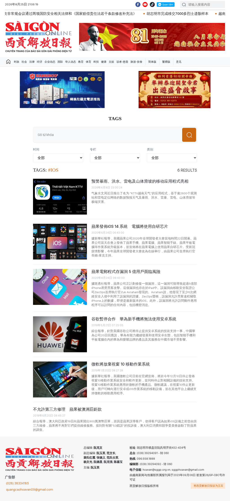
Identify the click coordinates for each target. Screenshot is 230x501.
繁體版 (166, 61)
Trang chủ (8, 61)
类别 (150, 149)
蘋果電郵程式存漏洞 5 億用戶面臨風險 (125, 271)
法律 (32, 61)
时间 (36, 149)
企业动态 (49, 61)
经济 (39, 61)
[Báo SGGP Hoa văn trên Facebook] (138, 4)
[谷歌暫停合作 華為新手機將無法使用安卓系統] (60, 334)
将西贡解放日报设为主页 (208, 485)
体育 (88, 61)
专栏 (93, 149)
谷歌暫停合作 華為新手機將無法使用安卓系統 (133, 319)
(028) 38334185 (17, 483)
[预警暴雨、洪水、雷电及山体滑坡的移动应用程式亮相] (60, 197)
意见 (178, 61)
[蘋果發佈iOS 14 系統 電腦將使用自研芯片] (60, 242)
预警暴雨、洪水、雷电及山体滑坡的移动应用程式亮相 (139, 181)
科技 (96, 61)
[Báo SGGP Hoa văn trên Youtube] (145, 4)
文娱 (111, 61)
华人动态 (70, 61)
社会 (24, 61)
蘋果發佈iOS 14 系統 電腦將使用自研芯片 (129, 226)
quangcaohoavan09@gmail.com (29, 490)
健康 (103, 61)
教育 (81, 61)
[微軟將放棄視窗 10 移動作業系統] (60, 379)
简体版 (152, 61)
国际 (60, 61)
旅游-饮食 (136, 61)
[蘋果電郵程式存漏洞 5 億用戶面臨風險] (60, 287)
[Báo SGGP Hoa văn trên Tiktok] (152, 4)
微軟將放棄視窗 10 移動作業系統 (120, 364)
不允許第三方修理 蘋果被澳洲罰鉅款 (67, 409)
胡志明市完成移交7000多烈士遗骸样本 (156, 13)
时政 (16, 61)
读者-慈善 (122, 61)
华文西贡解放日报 (38, 37)
